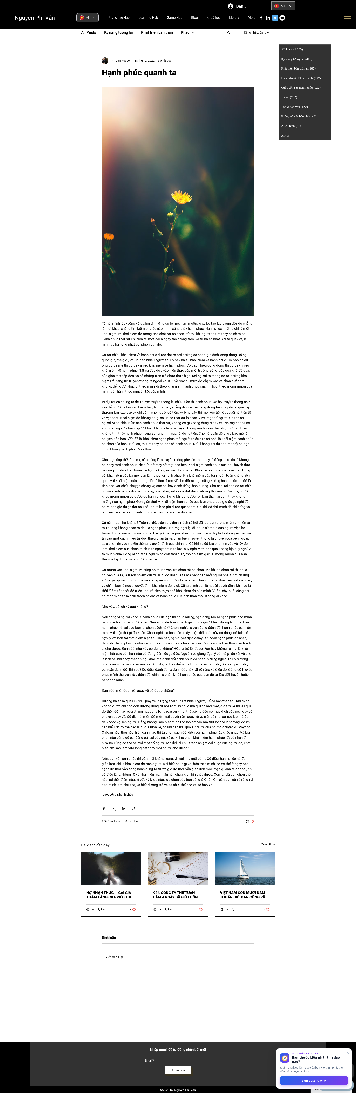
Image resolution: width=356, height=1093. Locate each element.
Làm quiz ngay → (314, 1081)
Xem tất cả (268, 844)
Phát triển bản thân (157, 32)
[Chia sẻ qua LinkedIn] (124, 809)
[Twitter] (275, 18)
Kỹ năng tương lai (118, 32)
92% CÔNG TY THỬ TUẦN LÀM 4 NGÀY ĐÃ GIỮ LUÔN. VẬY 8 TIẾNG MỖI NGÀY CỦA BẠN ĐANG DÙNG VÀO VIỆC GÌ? (176, 895)
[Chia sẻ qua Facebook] (104, 809)
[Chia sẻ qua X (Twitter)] (114, 809)
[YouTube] (282, 18)
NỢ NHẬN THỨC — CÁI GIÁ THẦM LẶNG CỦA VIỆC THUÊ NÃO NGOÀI (110, 895)
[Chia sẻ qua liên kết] (134, 809)
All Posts (88, 32)
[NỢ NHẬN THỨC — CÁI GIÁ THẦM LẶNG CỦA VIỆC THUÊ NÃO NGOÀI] (111, 868)
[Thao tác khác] (251, 60)
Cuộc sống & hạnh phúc (118, 794)
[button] (229, 32)
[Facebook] (261, 18)
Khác (185, 32)
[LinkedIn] (268, 18)
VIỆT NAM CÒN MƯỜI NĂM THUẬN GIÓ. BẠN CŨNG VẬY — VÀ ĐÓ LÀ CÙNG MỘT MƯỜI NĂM (244, 895)
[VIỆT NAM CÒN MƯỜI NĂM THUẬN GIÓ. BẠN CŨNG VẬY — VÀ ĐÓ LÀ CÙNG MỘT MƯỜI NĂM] (245, 868)
